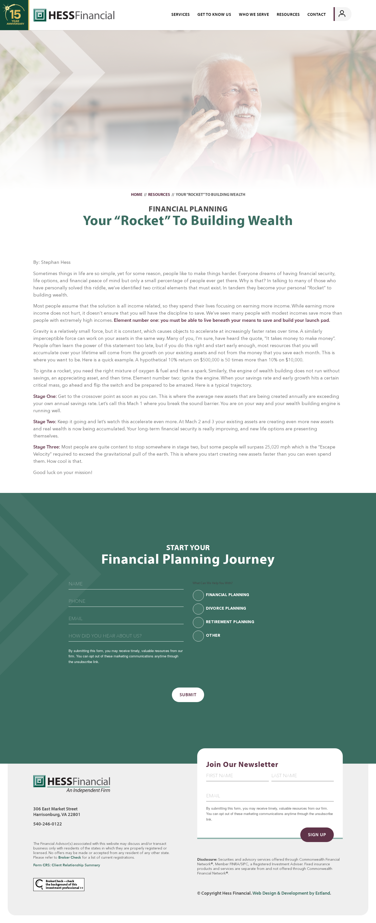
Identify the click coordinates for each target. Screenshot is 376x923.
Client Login (352, 14)
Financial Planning (227, 595)
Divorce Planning (226, 609)
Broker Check (69, 857)
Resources (288, 14)
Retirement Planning (230, 622)
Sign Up (317, 834)
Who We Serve (254, 14)
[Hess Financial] (14, 15)
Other (213, 636)
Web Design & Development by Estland (291, 893)
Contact (316, 14)
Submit (188, 694)
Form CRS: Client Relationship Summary (66, 865)
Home (136, 194)
